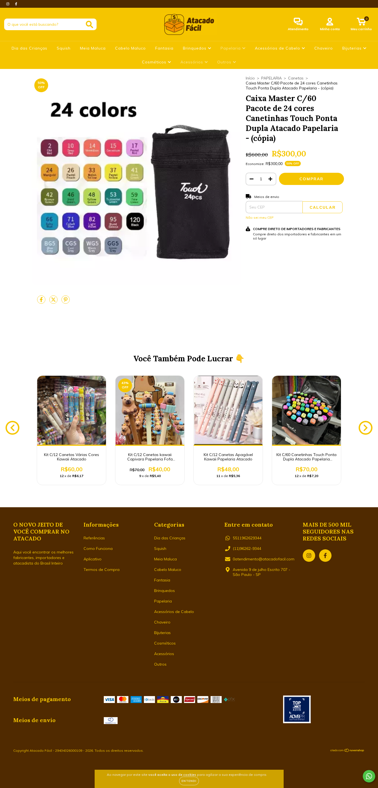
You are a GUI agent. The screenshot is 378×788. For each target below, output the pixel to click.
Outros (225, 62)
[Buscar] (89, 24)
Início (250, 78)
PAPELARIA (271, 78)
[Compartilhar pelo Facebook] (41, 301)
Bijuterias (352, 48)
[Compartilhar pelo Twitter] (54, 301)
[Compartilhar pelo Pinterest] (65, 301)
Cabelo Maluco (130, 48)
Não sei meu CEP (260, 217)
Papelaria (231, 48)
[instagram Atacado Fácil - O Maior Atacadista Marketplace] (8, 3)
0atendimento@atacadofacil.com (263, 559)
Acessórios (192, 62)
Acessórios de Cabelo (278, 48)
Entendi (189, 781)
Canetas (296, 78)
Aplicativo (93, 559)
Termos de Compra (102, 569)
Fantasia (164, 48)
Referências (94, 537)
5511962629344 (247, 537)
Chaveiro (323, 48)
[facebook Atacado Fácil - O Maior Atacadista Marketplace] (16, 3)
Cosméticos (155, 62)
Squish (64, 48)
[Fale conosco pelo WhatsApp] (369, 776)
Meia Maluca (93, 48)
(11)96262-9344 (247, 548)
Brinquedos (195, 48)
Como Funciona (98, 548)
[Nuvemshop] (347, 751)
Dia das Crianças (29, 48)
